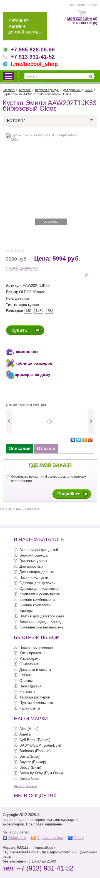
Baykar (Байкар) (32, 762)
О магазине (29, 664)
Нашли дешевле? (22, 268)
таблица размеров (34, 363)
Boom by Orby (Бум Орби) (41, 773)
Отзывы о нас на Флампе (20, 509)
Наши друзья (30, 686)
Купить (19, 330)
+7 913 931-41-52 (33, 57)
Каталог (16, 120)
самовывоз (27, 351)
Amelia (25, 734)
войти (92, 4)
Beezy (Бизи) (30, 767)
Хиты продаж (30, 653)
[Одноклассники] (85, 439)
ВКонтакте (17, 838)
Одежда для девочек (37, 583)
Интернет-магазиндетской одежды (25, 26)
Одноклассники (50, 838)
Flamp (79, 838)
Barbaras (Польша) (35, 751)
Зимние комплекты (35, 605)
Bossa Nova (29, 778)
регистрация (75, 4)
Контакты (27, 692)
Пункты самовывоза (36, 703)
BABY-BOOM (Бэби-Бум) (40, 745)
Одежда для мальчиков (39, 588)
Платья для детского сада (41, 616)
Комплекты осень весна (39, 594)
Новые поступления (36, 647)
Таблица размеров (34, 697)
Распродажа (29, 658)
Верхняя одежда (33, 555)
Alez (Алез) (28, 729)
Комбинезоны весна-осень (41, 627)
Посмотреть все (25, 786)
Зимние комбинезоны (37, 600)
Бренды (25, 611)
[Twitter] (79, 439)
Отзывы (25, 681)
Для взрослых (31, 566)
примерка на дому (32, 375)
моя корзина (79, 19)
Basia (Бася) (29, 756)
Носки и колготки (33, 577)
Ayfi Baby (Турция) (34, 740)
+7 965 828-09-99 (33, 49)
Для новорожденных (36, 572)
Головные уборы (33, 561)
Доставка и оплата (35, 669)
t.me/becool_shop (34, 64)
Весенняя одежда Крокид (40, 622)
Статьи (25, 675)
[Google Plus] (90, 439)
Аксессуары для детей (38, 550)
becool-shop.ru (14, 819)
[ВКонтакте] (73, 439)
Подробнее (71, 494)
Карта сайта (29, 708)
